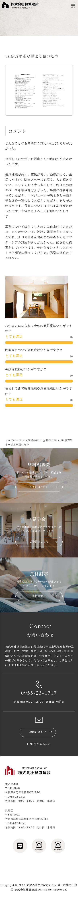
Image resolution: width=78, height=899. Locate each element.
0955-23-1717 (39, 693)
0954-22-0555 (17, 823)
